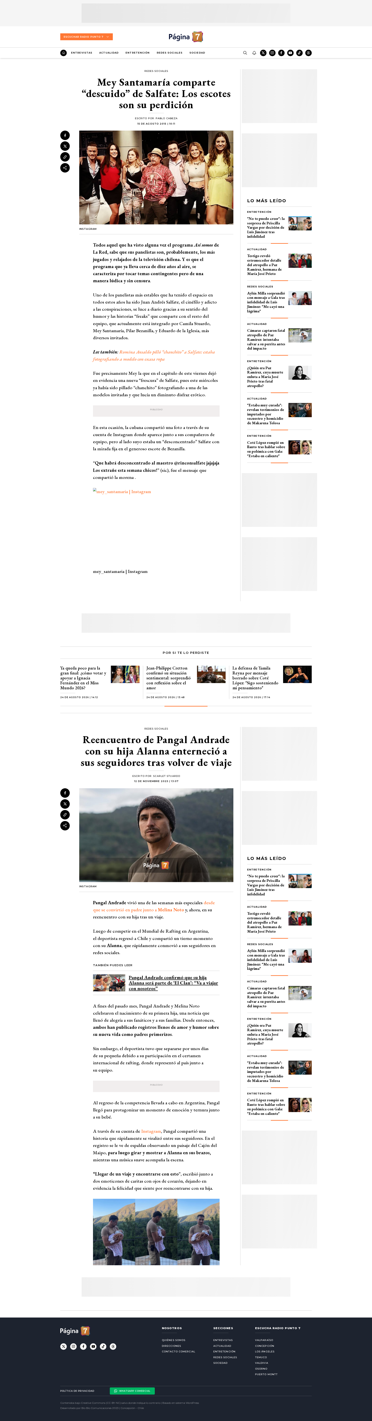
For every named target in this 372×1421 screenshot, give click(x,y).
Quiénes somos (173, 1340)
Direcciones (171, 1345)
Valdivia (261, 1362)
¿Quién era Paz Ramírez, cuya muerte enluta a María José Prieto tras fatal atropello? (265, 376)
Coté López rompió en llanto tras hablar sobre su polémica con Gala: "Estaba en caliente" (266, 449)
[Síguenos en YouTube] (290, 53)
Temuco (261, 1357)
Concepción (264, 1345)
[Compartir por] (65, 168)
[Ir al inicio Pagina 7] (186, 36)
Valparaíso (264, 1340)
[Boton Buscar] (245, 53)
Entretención (138, 52)
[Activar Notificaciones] (254, 53)
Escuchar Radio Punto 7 (83, 36)
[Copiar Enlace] (65, 157)
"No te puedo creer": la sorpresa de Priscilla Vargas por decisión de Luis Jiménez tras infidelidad (266, 227)
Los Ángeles (264, 1351)
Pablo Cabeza (167, 118)
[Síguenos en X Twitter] (263, 53)
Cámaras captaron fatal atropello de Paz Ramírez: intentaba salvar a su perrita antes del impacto (266, 339)
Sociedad (197, 52)
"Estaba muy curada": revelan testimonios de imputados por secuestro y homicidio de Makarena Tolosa (265, 414)
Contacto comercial (178, 1351)
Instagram (151, 1131)
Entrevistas (81, 52)
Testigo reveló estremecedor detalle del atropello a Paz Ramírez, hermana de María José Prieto (264, 264)
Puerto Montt (266, 1374)
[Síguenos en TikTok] (299, 53)
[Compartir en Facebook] (65, 135)
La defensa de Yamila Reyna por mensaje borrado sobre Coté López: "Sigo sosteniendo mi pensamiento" (255, 678)
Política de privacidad (77, 1391)
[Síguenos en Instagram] (272, 53)
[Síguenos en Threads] (308, 53)
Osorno (261, 1368)
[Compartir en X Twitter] (65, 146)
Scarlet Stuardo (166, 776)
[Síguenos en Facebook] (281, 53)
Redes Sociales (170, 52)
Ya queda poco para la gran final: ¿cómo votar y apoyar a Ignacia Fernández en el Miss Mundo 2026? (83, 678)
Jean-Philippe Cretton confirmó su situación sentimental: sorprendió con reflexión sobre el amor (168, 678)
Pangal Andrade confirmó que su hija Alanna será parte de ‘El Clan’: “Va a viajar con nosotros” (173, 983)
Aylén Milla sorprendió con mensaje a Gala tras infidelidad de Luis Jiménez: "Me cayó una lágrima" (266, 302)
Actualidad (109, 52)
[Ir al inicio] (63, 53)
